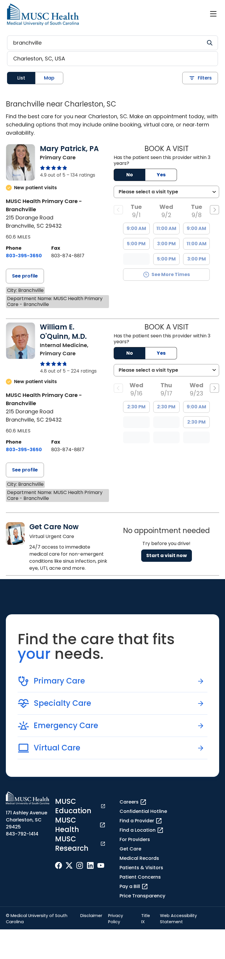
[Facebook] (58, 865)
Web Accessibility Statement (178, 919)
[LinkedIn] (90, 865)
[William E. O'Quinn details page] (20, 348)
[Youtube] (100, 865)
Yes (161, 174)
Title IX (145, 919)
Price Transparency (142, 895)
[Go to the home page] (43, 15)
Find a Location (138, 830)
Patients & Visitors (141, 867)
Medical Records (139, 858)
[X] (69, 865)
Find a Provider (137, 820)
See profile (25, 276)
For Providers (135, 839)
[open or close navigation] (213, 13)
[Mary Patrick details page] (20, 162)
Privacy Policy (115, 919)
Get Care (130, 848)
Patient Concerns (140, 877)
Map (49, 78)
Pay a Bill (130, 886)
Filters (205, 78)
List (21, 78)
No (129, 174)
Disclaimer (91, 916)
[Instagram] (79, 865)
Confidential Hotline (143, 811)
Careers (129, 802)
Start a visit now (166, 555)
